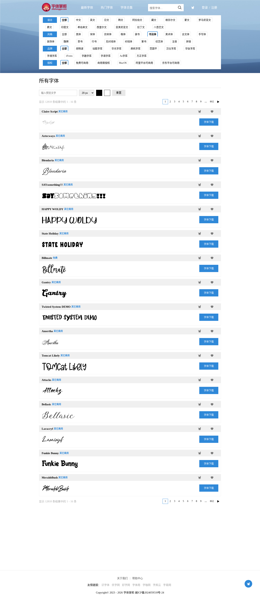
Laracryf (47, 428)
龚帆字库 (135, 48)
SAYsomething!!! (52, 184)
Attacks (46, 379)
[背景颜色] (107, 93)
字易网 (167, 585)
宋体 (92, 34)
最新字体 (87, 7)
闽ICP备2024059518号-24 (149, 592)
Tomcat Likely (51, 355)
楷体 (123, 34)
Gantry (46, 282)
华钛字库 (190, 48)
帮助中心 (137, 578)
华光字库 (116, 48)
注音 (174, 41)
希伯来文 (83, 27)
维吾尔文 (170, 19)
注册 (214, 7)
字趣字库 (87, 55)
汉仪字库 (171, 48)
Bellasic (46, 404)
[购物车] (248, 584)
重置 (118, 92)
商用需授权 (103, 62)
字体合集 (126, 7)
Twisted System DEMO (56, 306)
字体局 (136, 585)
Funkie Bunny (50, 453)
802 (212, 101)
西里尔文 (102, 27)
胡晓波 (79, 48)
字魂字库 (52, 55)
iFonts (69, 55)
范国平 (153, 48)
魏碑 (66, 41)
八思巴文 (159, 27)
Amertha (47, 331)
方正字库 (142, 55)
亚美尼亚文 (122, 27)
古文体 (185, 34)
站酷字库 (97, 48)
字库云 (157, 585)
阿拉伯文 (137, 19)
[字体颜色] (99, 93)
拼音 (188, 41)
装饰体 (50, 41)
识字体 (105, 585)
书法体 (152, 34)
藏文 (153, 19)
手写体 (202, 34)
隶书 (137, 34)
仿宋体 (108, 34)
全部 (64, 19)
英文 (92, 19)
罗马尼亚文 (205, 19)
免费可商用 (82, 62)
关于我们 (122, 578)
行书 (94, 41)
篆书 (143, 41)
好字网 (126, 585)
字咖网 (147, 585)
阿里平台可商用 (144, 62)
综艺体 (159, 41)
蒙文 (186, 19)
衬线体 (128, 41)
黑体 (78, 34)
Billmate (47, 257)
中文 (78, 19)
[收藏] (212, 111)
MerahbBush (50, 477)
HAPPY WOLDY (52, 209)
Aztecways (48, 135)
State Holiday (50, 233)
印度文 (65, 27)
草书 (80, 41)
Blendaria (48, 160)
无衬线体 (111, 41)
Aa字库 (124, 55)
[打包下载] (192, 7)
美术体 (169, 34)
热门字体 (107, 7)
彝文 (49, 27)
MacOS (123, 62)
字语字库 (106, 55)
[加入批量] (199, 111)
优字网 (116, 585)
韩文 (120, 19)
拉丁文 (141, 27)
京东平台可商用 (170, 62)
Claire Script (50, 111)
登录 (205, 7)
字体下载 (209, 121)
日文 (106, 19)
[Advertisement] (130, 534)
